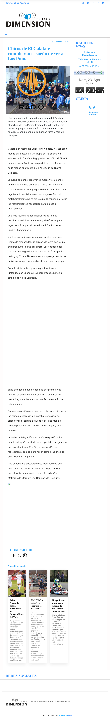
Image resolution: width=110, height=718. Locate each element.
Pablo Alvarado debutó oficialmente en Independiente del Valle (17, 608)
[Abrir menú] (5, 33)
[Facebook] (93, 2)
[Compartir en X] (19, 555)
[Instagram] (98, 2)
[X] (88, 2)
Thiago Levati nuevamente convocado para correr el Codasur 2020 (58, 606)
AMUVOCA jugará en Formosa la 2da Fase (37, 604)
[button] (82, 2)
